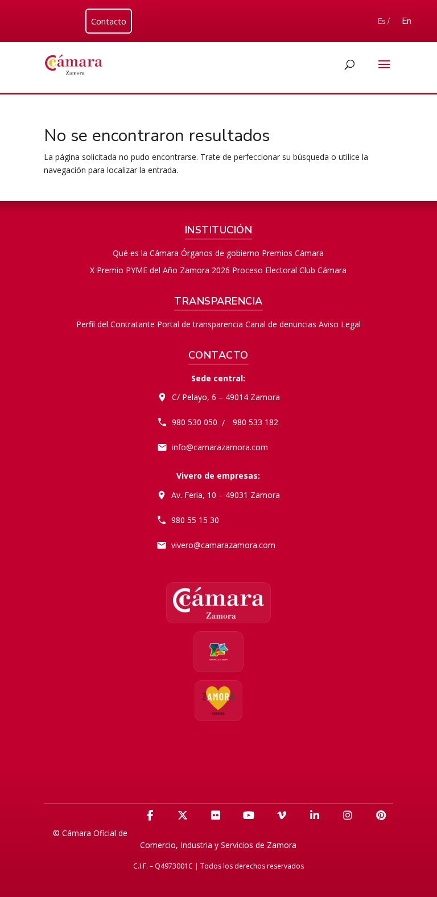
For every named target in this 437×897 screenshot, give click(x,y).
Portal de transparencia (200, 324)
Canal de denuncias (280, 324)
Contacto (108, 21)
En (406, 21)
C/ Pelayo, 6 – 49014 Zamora (226, 397)
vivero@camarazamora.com (223, 545)
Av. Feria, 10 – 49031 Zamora (225, 494)
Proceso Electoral (264, 270)
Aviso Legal (340, 324)
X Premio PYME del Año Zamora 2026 (160, 270)
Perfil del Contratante (115, 324)
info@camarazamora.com (220, 447)
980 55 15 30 (195, 520)
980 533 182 (255, 422)
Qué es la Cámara (146, 253)
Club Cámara (323, 270)
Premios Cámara (293, 253)
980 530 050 (194, 422)
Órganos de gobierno (220, 253)
